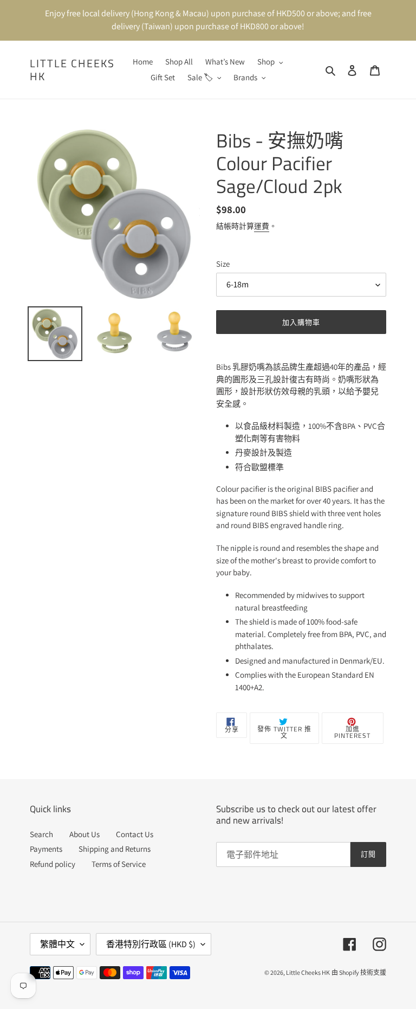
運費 (261, 226)
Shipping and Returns (115, 849)
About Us (84, 834)
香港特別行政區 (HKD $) (151, 944)
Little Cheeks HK (72, 70)
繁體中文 (57, 944)
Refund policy (52, 864)
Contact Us (134, 834)
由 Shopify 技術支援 (359, 972)
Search (41, 834)
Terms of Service (119, 864)
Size (223, 264)
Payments (46, 849)
